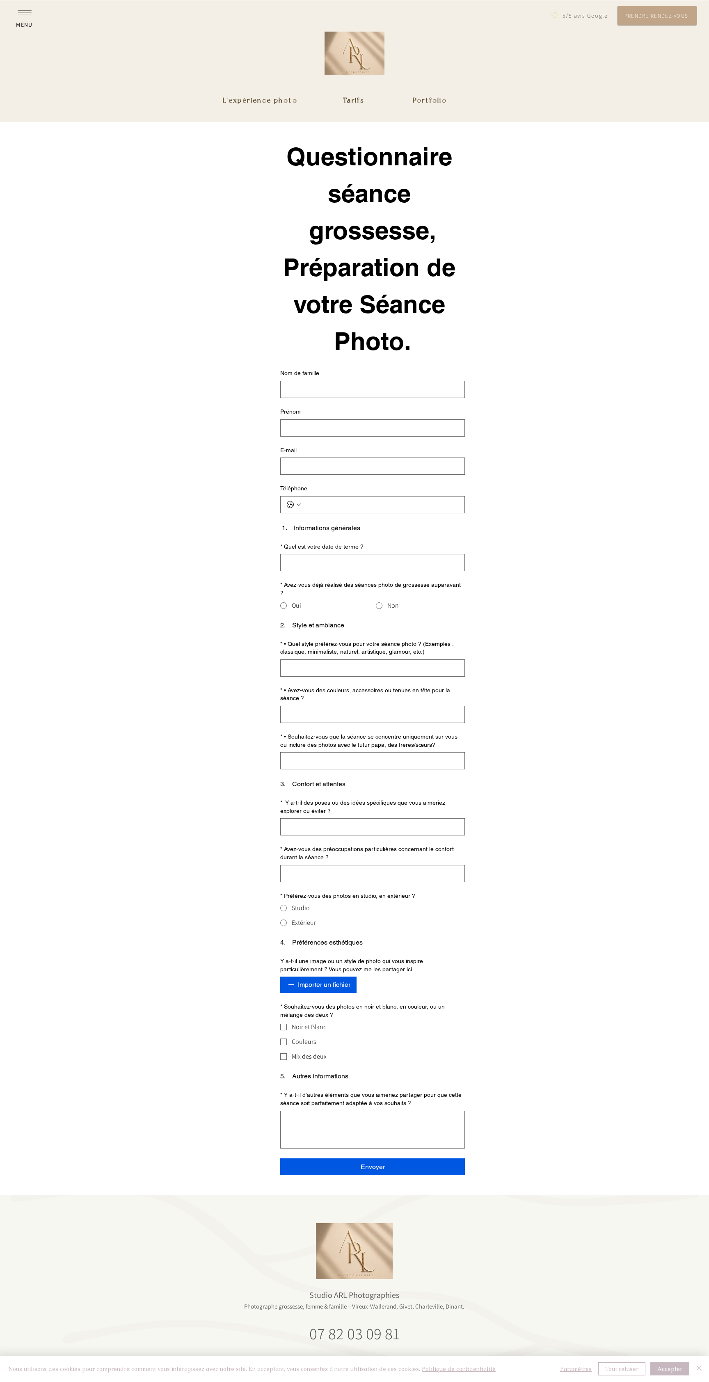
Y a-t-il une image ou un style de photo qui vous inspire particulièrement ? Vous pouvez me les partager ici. (351, 965)
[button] (24, 16)
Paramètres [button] (576, 1369)
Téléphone (293, 488)
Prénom (290, 411)
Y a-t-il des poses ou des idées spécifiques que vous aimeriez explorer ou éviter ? (362, 806)
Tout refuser (621, 1369)
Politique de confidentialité (459, 1369)
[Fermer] (699, 1368)
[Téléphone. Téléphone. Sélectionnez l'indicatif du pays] (294, 505)
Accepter (669, 1369)
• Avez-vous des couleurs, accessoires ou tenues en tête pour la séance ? (365, 694)
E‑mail (288, 450)
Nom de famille (299, 373)
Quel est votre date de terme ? (322, 546)
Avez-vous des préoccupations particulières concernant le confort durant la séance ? (367, 853)
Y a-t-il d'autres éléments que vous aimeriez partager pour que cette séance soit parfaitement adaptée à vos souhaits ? (371, 1098)
